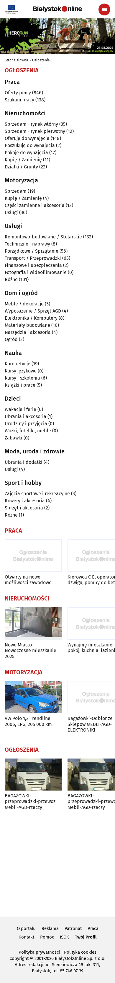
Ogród (11, 339)
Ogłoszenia (41, 60)
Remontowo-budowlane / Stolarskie (43, 237)
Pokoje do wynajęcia (26, 152)
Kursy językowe (21, 371)
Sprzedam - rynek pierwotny (35, 131)
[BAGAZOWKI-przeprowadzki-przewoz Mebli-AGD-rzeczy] (33, 775)
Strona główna (16, 60)
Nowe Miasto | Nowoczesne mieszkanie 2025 (30, 650)
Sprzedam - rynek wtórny (31, 124)
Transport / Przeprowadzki (33, 258)
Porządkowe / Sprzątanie (31, 251)
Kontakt (26, 937)
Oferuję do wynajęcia (27, 138)
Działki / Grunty (21, 167)
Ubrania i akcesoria (25, 416)
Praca (93, 928)
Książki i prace (20, 385)
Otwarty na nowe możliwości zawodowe (28, 579)
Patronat (73, 928)
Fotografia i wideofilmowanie (36, 272)
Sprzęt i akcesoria (24, 508)
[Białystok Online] (57, 9)
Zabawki (13, 438)
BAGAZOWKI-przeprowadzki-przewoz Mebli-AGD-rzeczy (30, 801)
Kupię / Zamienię (23, 159)
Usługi (11, 212)
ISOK (64, 937)
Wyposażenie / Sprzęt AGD (33, 311)
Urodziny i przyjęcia (26, 423)
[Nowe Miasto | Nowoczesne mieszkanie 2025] (33, 623)
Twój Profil (85, 937)
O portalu (26, 928)
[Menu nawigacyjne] (104, 9)
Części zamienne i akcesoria (35, 205)
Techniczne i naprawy (27, 244)
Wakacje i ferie (20, 409)
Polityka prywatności (39, 952)
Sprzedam (16, 191)
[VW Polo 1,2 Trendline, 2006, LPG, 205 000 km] (33, 697)
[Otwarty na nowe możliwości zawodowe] (33, 555)
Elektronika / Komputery (31, 318)
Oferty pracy (18, 92)
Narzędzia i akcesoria (28, 332)
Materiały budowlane (27, 325)
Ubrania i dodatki (23, 462)
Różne (11, 279)
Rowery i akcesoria (25, 501)
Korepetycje (17, 364)
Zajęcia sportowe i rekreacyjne (37, 493)
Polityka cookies (80, 952)
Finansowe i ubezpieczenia (33, 265)
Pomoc (47, 937)
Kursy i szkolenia (22, 378)
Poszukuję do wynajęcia (30, 145)
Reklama (50, 928)
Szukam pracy (19, 100)
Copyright (19, 958)
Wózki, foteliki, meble (28, 431)
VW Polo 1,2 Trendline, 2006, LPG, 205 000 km (28, 721)
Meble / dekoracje (24, 304)
